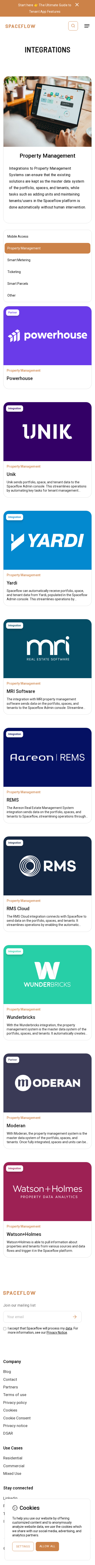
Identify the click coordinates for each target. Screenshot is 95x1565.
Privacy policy (15, 1402)
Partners (10, 1387)
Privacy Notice (57, 1332)
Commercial (13, 1466)
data (68, 1328)
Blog (7, 1371)
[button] (87, 26)
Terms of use (14, 1394)
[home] (19, 26)
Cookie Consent (17, 1418)
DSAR (8, 1433)
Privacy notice (15, 1425)
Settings (23, 1546)
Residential (12, 1458)
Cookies (10, 1410)
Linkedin (10, 1498)
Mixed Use (12, 1473)
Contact (10, 1379)
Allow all (47, 1546)
